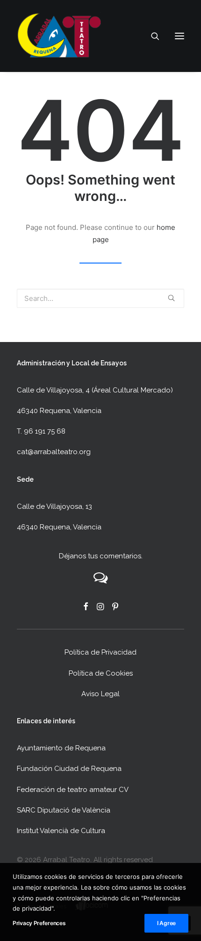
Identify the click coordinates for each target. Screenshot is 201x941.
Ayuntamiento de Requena (61, 748)
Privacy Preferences (39, 923)
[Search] (151, 36)
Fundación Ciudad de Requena (69, 768)
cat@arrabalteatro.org (54, 452)
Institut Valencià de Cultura (61, 831)
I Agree (166, 923)
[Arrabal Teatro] (59, 36)
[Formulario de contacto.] (101, 581)
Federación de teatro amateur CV (73, 789)
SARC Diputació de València (63, 810)
